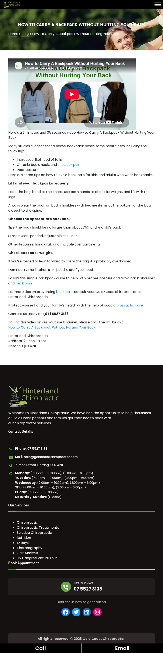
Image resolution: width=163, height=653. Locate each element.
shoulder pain (69, 164)
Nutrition (24, 537)
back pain (64, 291)
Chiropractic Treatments (38, 527)
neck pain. (23, 283)
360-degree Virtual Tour (37, 558)
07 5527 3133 (37, 448)
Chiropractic (27, 522)
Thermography (29, 547)
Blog (25, 33)
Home (13, 33)
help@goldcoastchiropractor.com (51, 457)
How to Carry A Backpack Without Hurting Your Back (52, 327)
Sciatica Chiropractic (34, 532)
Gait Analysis (27, 552)
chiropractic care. (128, 305)
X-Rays (23, 542)
